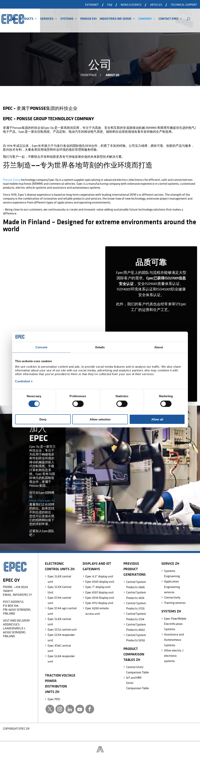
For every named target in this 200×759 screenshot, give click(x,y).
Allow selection (100, 419)
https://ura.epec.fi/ (42, 500)
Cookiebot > (24, 381)
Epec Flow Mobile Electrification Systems (175, 624)
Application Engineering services (172, 586)
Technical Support (184, 4)
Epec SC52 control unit (62, 629)
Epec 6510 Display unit (99, 597)
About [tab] (158, 347)
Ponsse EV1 (88, 19)
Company (145, 19)
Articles (156, 4)
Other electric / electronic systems (174, 655)
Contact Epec (169, 19)
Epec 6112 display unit (99, 603)
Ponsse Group (12, 180)
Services (47, 19)
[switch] (78, 404)
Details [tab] (100, 347)
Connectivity (172, 597)
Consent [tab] (41, 347)
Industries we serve (115, 19)
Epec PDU (54, 699)
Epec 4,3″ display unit (99, 576)
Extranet (92, 4)
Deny (42, 419)
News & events (131, 4)
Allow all (157, 419)
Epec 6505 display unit (99, 581)
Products (26, 19)
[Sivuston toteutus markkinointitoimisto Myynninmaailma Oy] (100, 751)
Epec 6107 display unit (99, 592)
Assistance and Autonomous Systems (174, 639)
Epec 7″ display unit (98, 587)
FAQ (109, 4)
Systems (66, 19)
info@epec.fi (22, 595)
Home (14, 24)
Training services (175, 603)
